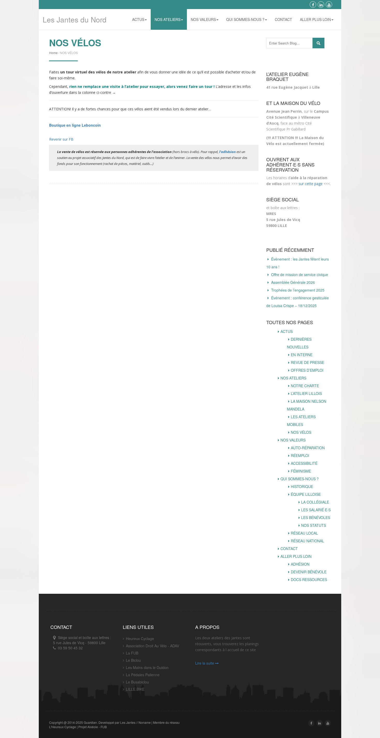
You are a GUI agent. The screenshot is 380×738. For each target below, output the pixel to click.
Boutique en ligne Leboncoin (75, 125)
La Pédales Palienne (142, 674)
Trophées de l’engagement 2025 (297, 290)
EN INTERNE (302, 354)
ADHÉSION (300, 564)
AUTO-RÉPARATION (308, 447)
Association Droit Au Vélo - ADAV (152, 645)
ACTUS (138, 19)
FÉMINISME (301, 471)
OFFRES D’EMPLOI (307, 370)
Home (53, 52)
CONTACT (283, 19)
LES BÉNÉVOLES (315, 517)
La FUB (132, 653)
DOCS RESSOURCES (309, 579)
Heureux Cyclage (140, 638)
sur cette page (311, 183)
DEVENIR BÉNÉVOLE (308, 571)
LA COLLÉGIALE (315, 502)
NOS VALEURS (203, 19)
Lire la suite (205, 663)
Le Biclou (133, 660)
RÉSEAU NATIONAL (307, 540)
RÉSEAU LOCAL (304, 533)
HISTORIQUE (302, 486)
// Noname (143, 722)
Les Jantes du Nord (75, 19)
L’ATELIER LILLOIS (306, 393)
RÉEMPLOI (300, 455)
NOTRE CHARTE (305, 385)
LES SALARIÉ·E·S (316, 509)
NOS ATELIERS (167, 19)
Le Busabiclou (137, 681)
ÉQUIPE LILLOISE (306, 494)
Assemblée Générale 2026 (293, 282)
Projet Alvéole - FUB (92, 727)
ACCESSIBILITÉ (304, 463)
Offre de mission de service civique (299, 274)
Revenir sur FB (61, 139)
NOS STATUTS (313, 525)
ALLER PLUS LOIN (315, 19)
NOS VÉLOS (301, 432)
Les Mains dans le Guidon (147, 667)
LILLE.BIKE (135, 689)
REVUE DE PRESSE (307, 362)
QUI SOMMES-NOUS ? (245, 19)
